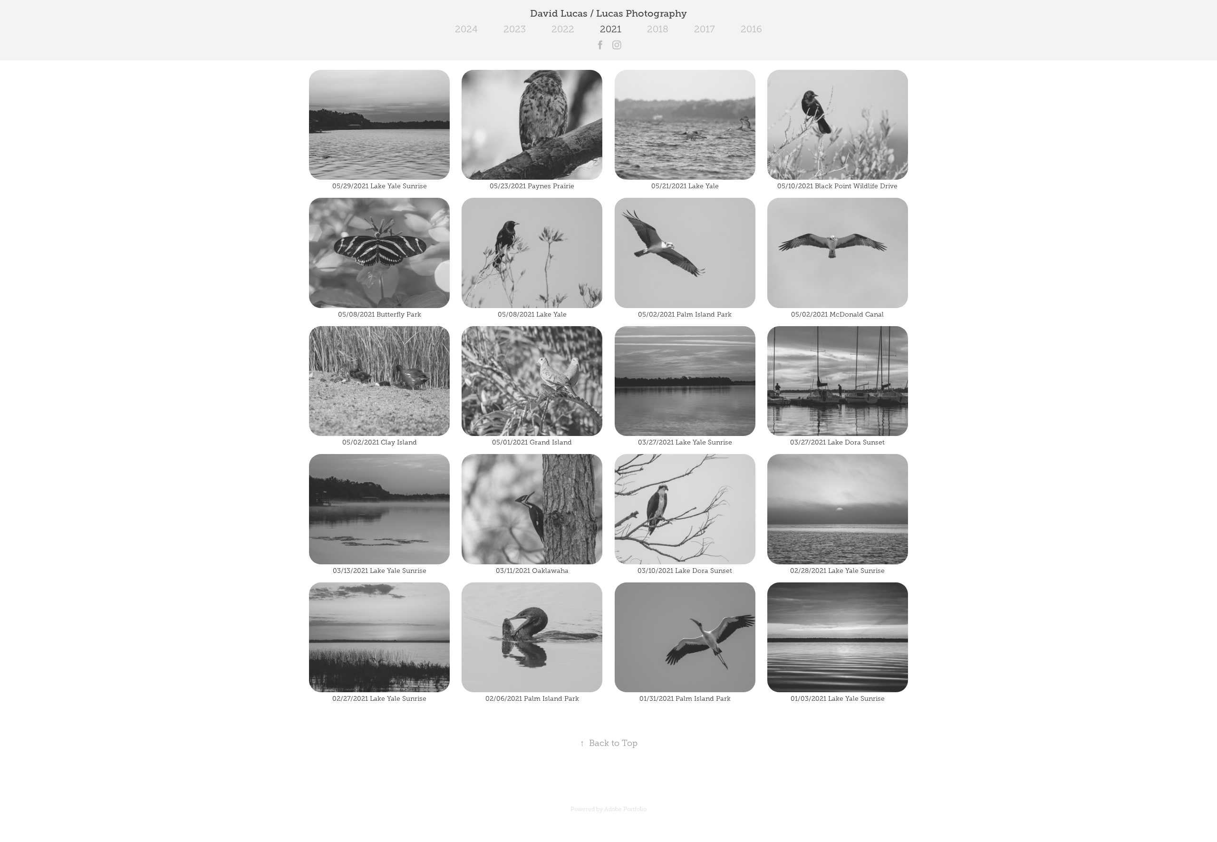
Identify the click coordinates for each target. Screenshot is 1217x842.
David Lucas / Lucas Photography (608, 13)
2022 (562, 29)
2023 (514, 29)
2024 (466, 29)
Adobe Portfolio (625, 809)
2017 (704, 29)
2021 (610, 29)
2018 (657, 29)
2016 (751, 29)
